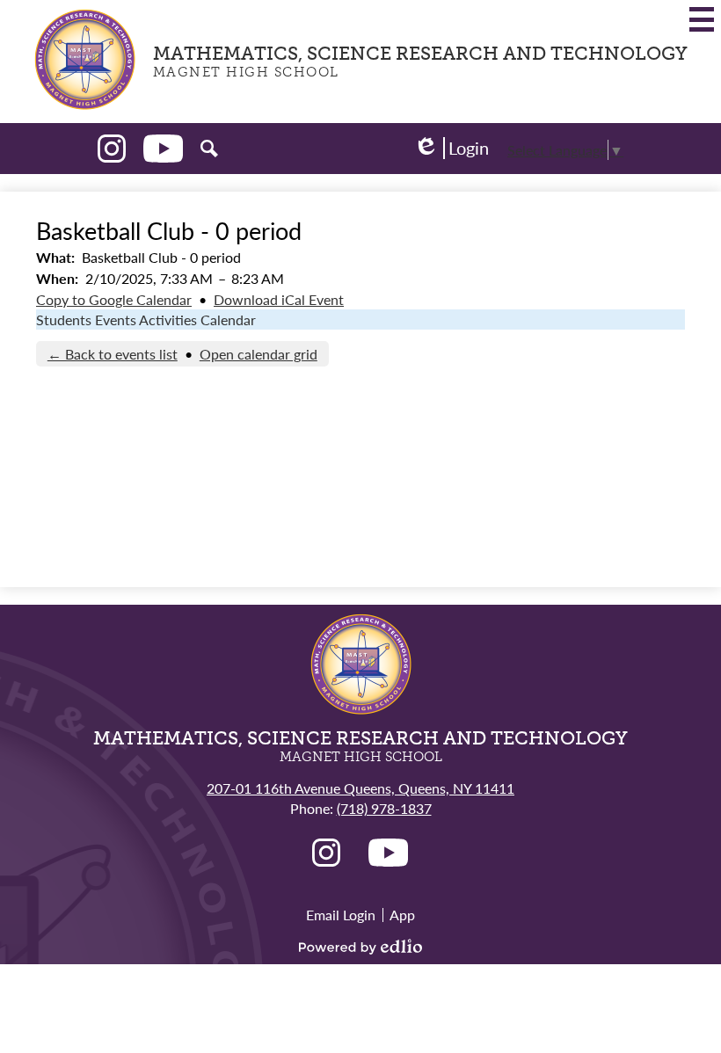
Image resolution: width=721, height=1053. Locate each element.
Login (451, 148)
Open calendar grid (258, 354)
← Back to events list (112, 354)
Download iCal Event (279, 299)
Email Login (340, 914)
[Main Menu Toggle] (701, 19)
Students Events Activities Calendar (146, 319)
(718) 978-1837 (384, 808)
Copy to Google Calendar (114, 299)
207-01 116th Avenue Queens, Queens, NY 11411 (360, 788)
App (402, 914)
